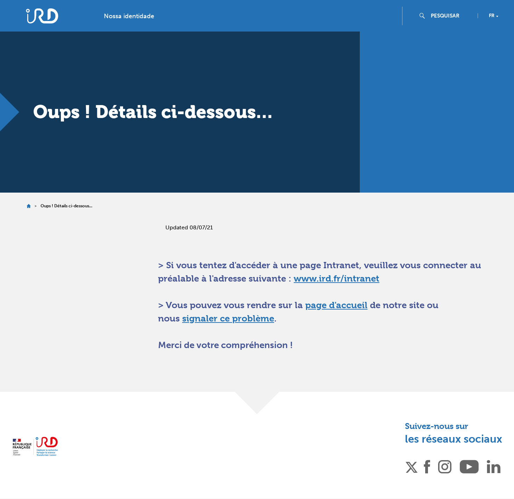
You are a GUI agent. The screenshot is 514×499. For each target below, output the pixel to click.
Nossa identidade (129, 16)
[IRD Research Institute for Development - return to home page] (35, 446)
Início (28, 206)
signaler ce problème (228, 318)
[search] (451, 16)
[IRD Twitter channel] (411, 466)
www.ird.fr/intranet (336, 278)
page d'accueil (336, 305)
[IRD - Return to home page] (41, 15)
